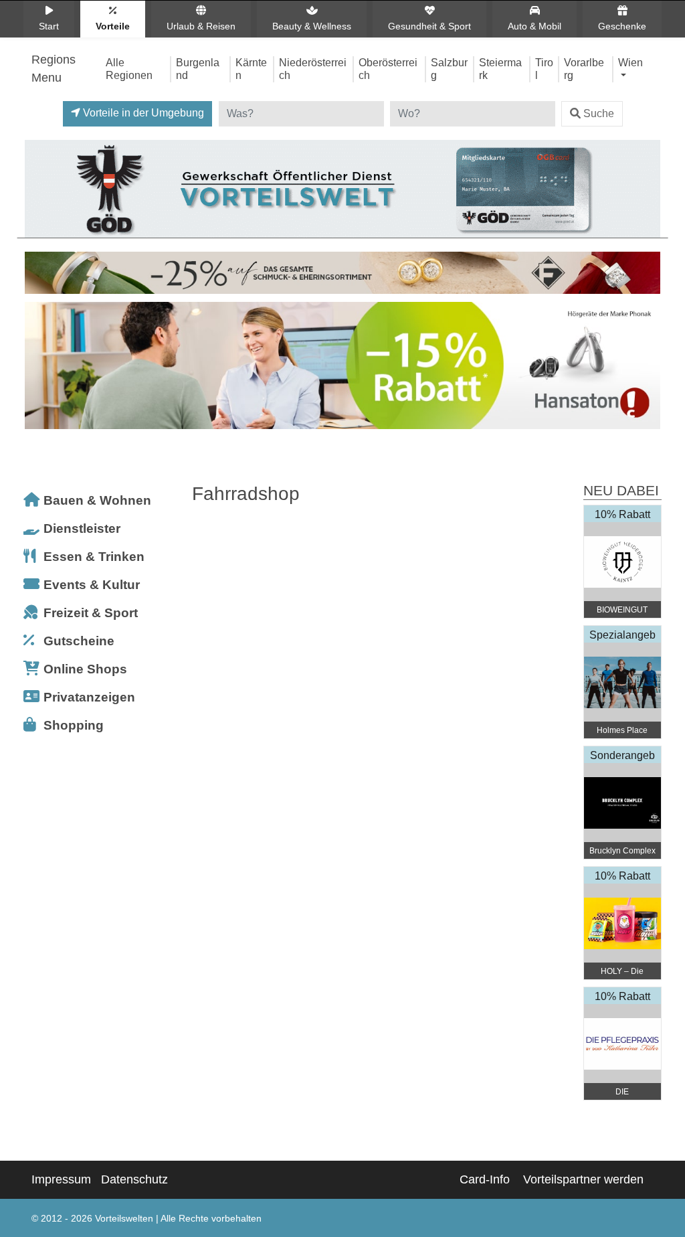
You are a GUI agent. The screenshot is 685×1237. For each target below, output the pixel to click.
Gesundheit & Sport (429, 26)
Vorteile (113, 26)
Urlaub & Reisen (201, 26)
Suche (598, 113)
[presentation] (37, 369)
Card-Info (485, 1179)
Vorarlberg (584, 68)
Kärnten (251, 68)
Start (49, 26)
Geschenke (622, 26)
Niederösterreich (313, 68)
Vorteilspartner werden (583, 1179)
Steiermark (500, 68)
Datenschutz (134, 1179)
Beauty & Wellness (311, 26)
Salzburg (449, 68)
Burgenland (197, 68)
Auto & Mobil (534, 26)
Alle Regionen (129, 68)
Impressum (61, 1179)
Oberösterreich (388, 68)
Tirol (544, 68)
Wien (630, 62)
